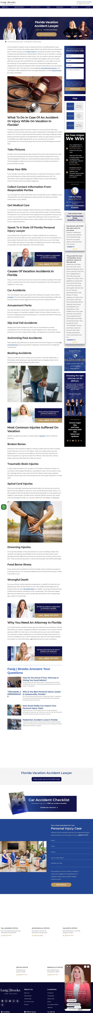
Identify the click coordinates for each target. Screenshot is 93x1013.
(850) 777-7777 (84, 3)
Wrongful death (28, 589)
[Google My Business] (78, 440)
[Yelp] (81, 440)
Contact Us (74, 7)
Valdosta (49, 1007)
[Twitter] (76, 441)
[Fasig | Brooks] (11, 2)
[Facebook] (67, 440)
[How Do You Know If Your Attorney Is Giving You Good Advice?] (14, 682)
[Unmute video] (67, 966)
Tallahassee (50, 996)
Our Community (29, 1001)
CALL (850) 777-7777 (48, 264)
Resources (59, 7)
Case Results (27, 996)
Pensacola (50, 993)
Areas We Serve (19, 7)
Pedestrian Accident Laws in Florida (40, 720)
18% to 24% (31, 52)
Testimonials (27, 998)
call (31, 639)
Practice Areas (35, 7)
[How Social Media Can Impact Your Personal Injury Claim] (14, 710)
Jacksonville (50, 998)
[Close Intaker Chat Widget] (88, 966)
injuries (42, 436)
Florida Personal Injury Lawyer (15, 41)
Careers (26, 1004)
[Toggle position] (85, 966)
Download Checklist (48, 807)
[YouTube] (73, 441)
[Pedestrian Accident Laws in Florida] (14, 724)
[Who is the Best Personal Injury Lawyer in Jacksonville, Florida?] (14, 696)
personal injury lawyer (49, 68)
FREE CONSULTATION (46, 34)
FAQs (48, 7)
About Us (4, 7)
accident (10, 297)
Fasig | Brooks (56, 70)
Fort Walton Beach (52, 1004)
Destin (49, 1001)
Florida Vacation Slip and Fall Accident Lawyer (46, 779)
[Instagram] (70, 440)
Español (88, 7)
